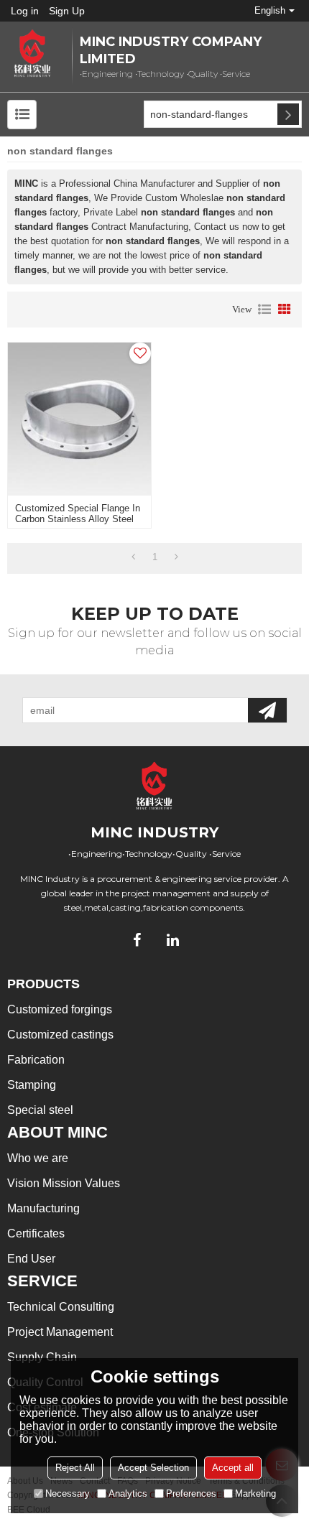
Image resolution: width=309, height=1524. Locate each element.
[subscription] (267, 710)
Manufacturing (43, 1208)
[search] (288, 114)
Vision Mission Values (63, 1183)
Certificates (36, 1233)
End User (31, 1259)
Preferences (191, 1493)
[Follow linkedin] (172, 940)
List (264, 309)
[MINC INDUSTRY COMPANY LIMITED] (32, 54)
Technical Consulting (60, 1307)
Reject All (75, 1467)
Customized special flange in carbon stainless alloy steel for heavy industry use (77, 519)
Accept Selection (153, 1467)
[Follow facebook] (136, 940)
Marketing (255, 1493)
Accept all (233, 1467)
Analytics (128, 1493)
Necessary (67, 1493)
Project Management (60, 1332)
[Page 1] (133, 557)
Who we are (37, 1158)
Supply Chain (42, 1357)
